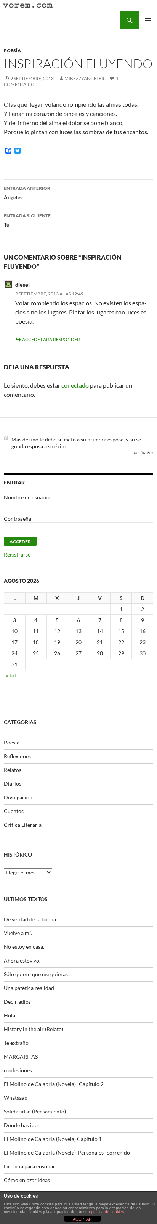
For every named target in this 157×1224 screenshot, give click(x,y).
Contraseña (17, 518)
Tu (27, 220)
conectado (75, 385)
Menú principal (148, 20)
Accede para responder (51, 339)
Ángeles (27, 193)
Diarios (12, 783)
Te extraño (16, 1043)
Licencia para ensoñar (29, 1166)
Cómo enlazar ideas (27, 1180)
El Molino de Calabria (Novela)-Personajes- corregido (67, 1152)
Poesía (12, 50)
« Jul (11, 675)
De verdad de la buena (30, 919)
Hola (9, 1015)
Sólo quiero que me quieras (36, 974)
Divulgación (18, 797)
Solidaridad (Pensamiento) (35, 1111)
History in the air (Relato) (33, 1029)
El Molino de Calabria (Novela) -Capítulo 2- (55, 1084)
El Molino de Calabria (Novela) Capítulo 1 (53, 1139)
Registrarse (17, 554)
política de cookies (107, 1212)
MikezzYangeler (84, 78)
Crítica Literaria (23, 824)
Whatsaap (15, 1097)
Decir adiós (17, 1001)
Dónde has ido (21, 1125)
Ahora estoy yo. (22, 960)
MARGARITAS (21, 1056)
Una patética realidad (29, 988)
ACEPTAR (82, 1219)
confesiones (18, 1070)
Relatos (12, 770)
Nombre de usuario (27, 497)
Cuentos (14, 811)
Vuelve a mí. (18, 933)
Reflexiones (17, 756)
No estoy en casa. (24, 946)
